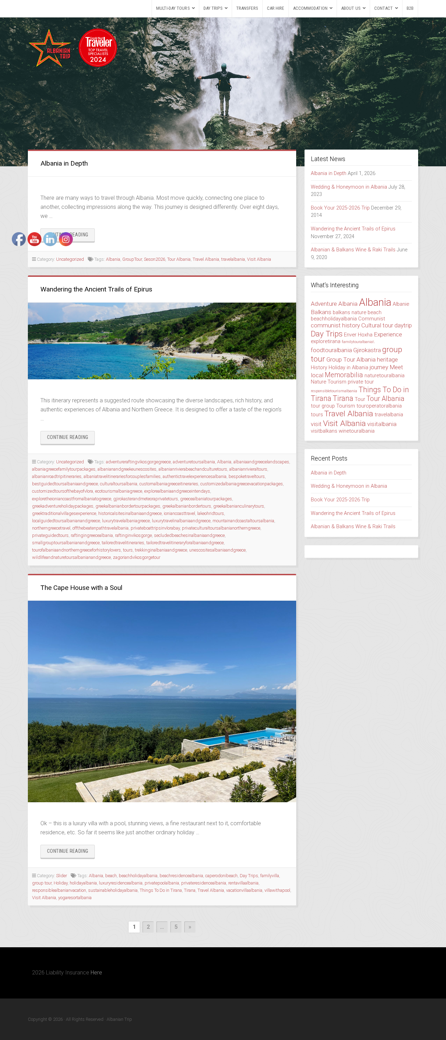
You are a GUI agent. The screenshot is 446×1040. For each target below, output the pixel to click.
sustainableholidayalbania (113, 890)
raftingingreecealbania (92, 535)
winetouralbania (357, 431)
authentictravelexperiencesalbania (194, 476)
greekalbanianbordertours (186, 506)
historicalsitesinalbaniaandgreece (130, 513)
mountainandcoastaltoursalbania (243, 520)
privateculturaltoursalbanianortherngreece (221, 528)
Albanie (401, 304)
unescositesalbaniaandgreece (217, 550)
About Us (351, 8)
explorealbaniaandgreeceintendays (177, 491)
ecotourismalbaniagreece (118, 491)
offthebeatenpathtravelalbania (100, 528)
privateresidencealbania (203, 883)
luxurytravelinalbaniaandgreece (181, 520)
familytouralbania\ (358, 342)
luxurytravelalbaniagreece (126, 520)
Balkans (321, 312)
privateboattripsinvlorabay (155, 528)
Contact (383, 8)
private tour (361, 382)
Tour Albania (179, 259)
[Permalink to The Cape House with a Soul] (162, 701)
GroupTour (132, 259)
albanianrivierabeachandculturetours (193, 469)
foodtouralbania (331, 350)
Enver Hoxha (358, 335)
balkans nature (349, 312)
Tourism (345, 406)
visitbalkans (324, 431)
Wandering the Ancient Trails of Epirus (96, 289)
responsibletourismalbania (334, 391)
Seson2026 (154, 259)
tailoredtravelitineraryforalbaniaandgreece (185, 542)
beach (111, 875)
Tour (360, 399)
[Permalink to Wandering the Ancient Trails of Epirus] (162, 341)
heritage (387, 359)
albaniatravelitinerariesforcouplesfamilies (122, 476)
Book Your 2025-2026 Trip (340, 208)
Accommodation (310, 8)
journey (379, 367)
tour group (323, 406)
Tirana (189, 890)
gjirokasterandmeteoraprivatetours (145, 498)
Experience (388, 334)
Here (96, 972)
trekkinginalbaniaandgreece (161, 550)
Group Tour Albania (351, 359)
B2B (410, 8)
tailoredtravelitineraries (123, 542)
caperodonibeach (221, 875)
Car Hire (275, 8)
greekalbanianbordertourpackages (127, 506)
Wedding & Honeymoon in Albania (349, 187)
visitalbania (382, 423)
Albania (113, 259)
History (319, 367)
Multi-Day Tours (173, 8)
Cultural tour (377, 325)
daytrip (403, 325)
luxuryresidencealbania (121, 883)
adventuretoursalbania (194, 461)
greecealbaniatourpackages (206, 498)
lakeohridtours (210, 513)
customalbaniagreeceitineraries (168, 483)
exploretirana (325, 341)
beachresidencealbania (181, 875)
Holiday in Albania (348, 367)
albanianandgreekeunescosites (127, 469)
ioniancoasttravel (179, 513)
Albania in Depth (64, 163)
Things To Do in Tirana (161, 890)
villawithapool (277, 890)
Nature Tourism (328, 382)
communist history (335, 325)
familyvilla (269, 875)
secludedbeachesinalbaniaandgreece (189, 535)
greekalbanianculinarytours (238, 506)
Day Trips (213, 8)
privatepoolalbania (162, 883)
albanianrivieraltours (248, 469)
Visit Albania (259, 259)
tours (128, 550)
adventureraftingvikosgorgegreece (138, 461)
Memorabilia (344, 375)
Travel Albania (206, 259)
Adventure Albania (334, 303)
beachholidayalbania (138, 875)
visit (316, 423)
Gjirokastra (367, 350)
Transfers (247, 8)
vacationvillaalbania (244, 890)
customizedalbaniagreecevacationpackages (241, 483)
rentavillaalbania (243, 883)
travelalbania (233, 259)
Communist (371, 319)
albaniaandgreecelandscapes (261, 461)
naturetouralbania (384, 375)
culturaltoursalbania (118, 483)
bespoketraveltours (247, 476)
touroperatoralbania (379, 406)
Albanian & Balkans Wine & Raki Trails (353, 250)
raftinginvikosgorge (133, 535)
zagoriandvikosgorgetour (136, 557)
